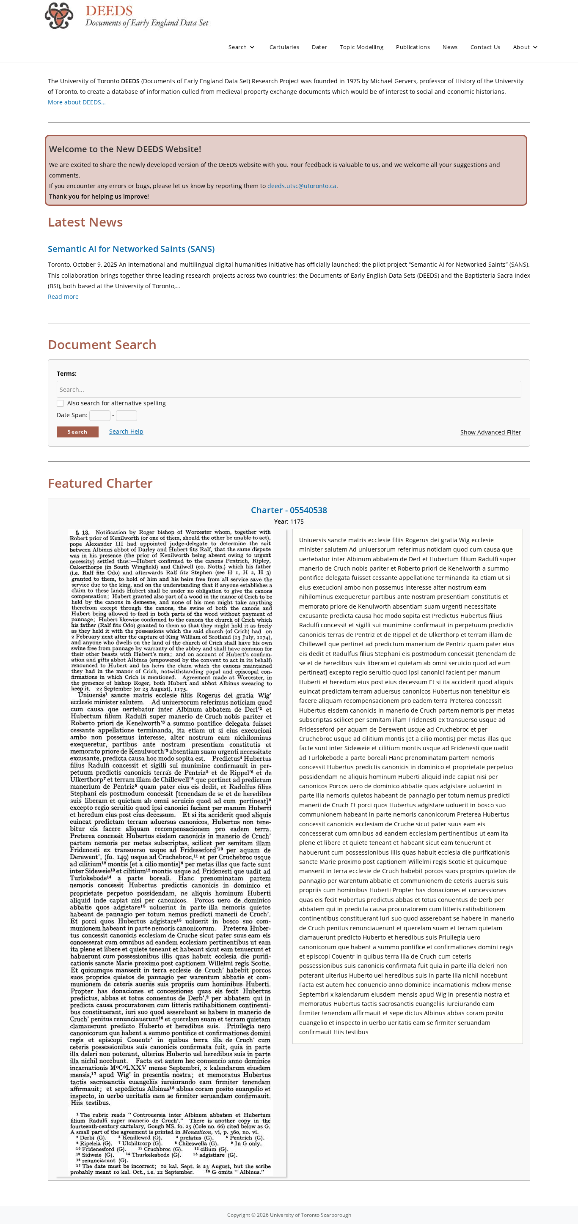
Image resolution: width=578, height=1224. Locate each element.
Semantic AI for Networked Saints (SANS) (131, 248)
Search (78, 431)
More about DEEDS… (77, 102)
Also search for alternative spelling (116, 403)
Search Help (126, 431)
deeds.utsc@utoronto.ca (301, 186)
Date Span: (72, 415)
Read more (63, 296)
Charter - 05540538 (289, 510)
